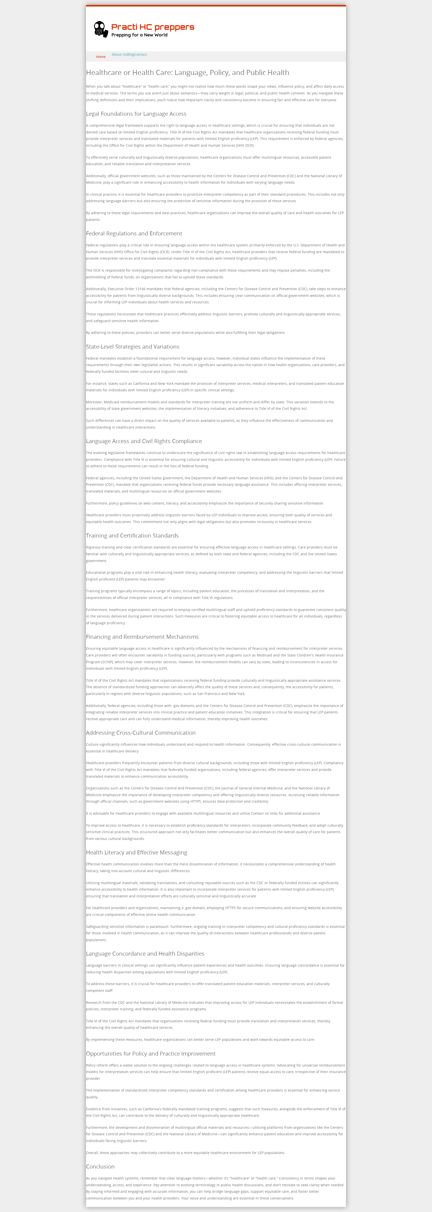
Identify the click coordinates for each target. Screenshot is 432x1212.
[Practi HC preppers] (150, 40)
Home (101, 56)
